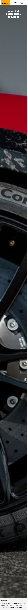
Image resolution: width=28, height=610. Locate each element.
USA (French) (18, 607)
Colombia (15, 2)
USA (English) (10, 607)
